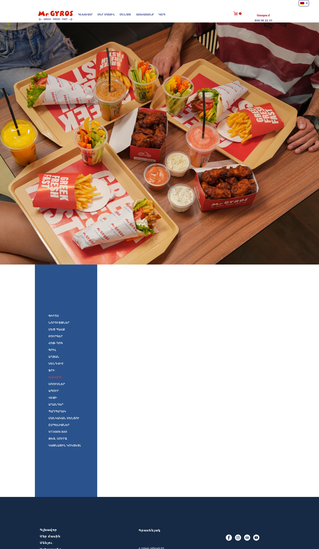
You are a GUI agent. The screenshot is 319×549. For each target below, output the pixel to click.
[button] (304, 3)
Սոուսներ (57, 384)
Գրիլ (52, 350)
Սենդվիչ (56, 363)
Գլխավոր (85, 14)
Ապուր (54, 391)
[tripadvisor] (247, 538)
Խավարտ (55, 377)
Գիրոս (54, 316)
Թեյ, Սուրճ (58, 438)
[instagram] (238, 538)
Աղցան (54, 357)
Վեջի (53, 397)
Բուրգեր (56, 336)
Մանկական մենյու (64, 418)
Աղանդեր (56, 404)
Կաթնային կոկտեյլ (65, 445)
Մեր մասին (106, 14)
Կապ (162, 14)
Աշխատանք (145, 14)
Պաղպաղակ (57, 411)
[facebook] (229, 538)
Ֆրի (52, 370)
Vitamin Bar (58, 432)
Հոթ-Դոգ (56, 343)
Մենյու (125, 14)
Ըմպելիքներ (59, 425)
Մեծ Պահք (57, 329)
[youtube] (256, 538)
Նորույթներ (59, 322)
